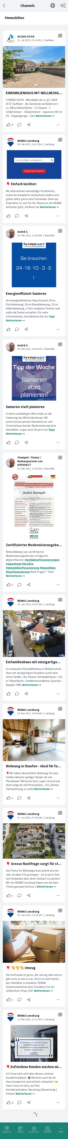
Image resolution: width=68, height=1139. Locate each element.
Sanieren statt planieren (25, 407)
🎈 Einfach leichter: (21, 184)
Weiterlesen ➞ (45, 116)
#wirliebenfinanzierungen (42, 560)
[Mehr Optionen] (58, 125)
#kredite (28, 564)
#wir (52, 429)
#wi (52, 316)
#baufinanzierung (18, 572)
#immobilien (48, 568)
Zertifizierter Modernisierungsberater (36, 545)
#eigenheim (14, 564)
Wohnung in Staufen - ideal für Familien (36, 766)
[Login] (62, 5)
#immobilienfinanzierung (22, 568)
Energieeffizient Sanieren (26, 293)
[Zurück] (4, 5)
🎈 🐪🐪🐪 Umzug (21, 968)
